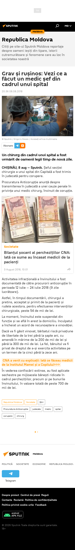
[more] (69, 269)
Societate (11, 246)
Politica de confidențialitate (41, 500)
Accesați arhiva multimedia (44, 139)
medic (48, 409)
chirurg (20, 416)
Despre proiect (10, 495)
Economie (39, 464)
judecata (36, 409)
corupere (7, 416)
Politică (7, 464)
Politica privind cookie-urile (18, 504)
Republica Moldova (12, 402)
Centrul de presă (30, 495)
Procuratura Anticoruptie (15, 409)
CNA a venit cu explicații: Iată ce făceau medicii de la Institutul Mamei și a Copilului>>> (38, 362)
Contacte (7, 500)
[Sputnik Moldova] (11, 27)
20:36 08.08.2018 (12, 91)
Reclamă (18, 500)
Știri (42, 402)
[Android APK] (13, 515)
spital (58, 409)
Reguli (45, 495)
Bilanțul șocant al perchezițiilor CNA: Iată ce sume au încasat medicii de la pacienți (37, 257)
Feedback (40, 504)
